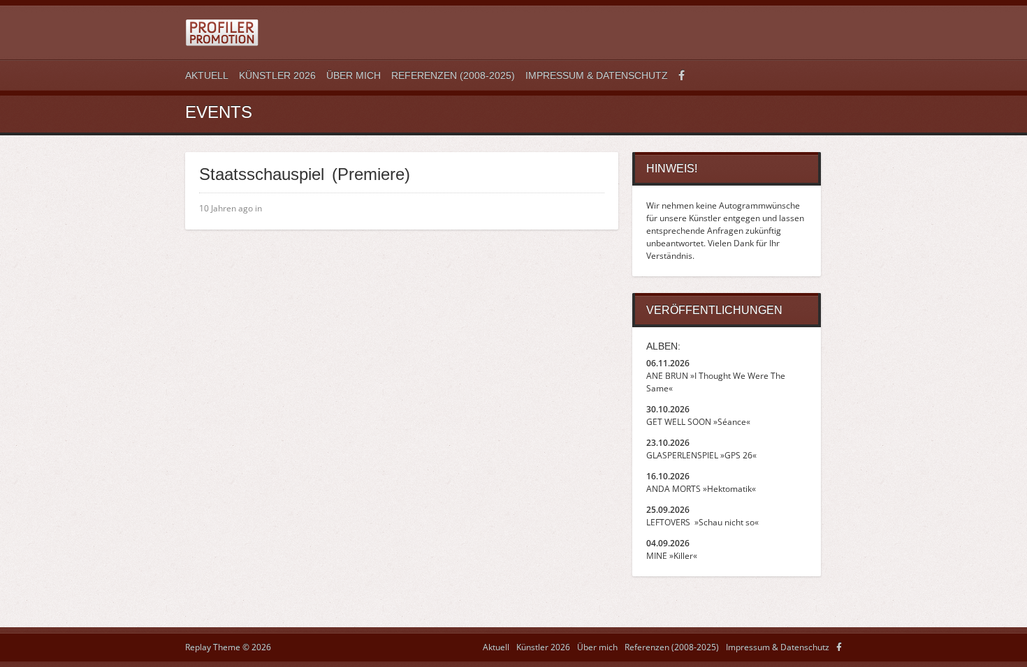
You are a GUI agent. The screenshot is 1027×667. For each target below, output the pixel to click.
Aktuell (206, 75)
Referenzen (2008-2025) (453, 75)
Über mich (353, 75)
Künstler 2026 (277, 75)
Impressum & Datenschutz (596, 75)
